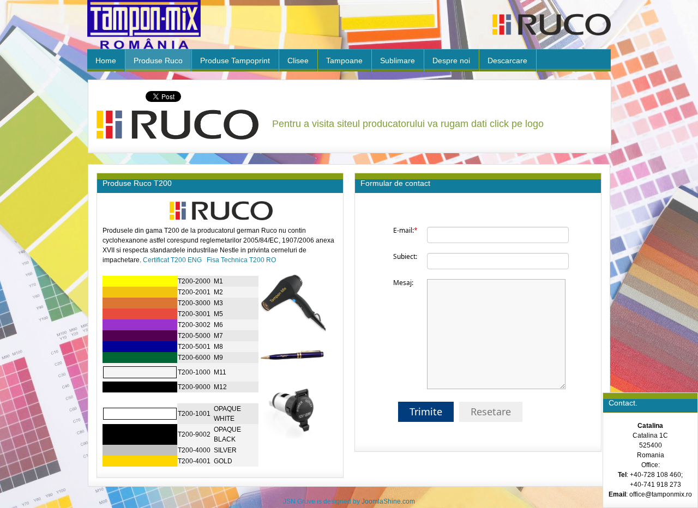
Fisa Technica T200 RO (241, 260)
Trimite (426, 411)
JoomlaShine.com (388, 501)
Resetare (491, 411)
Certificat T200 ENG (172, 260)
